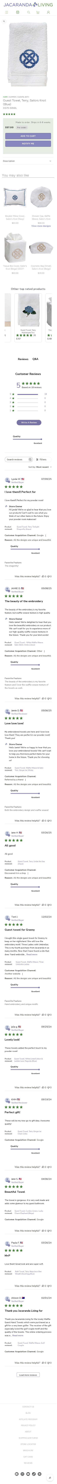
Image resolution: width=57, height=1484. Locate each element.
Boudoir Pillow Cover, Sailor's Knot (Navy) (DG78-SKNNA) (15, 219)
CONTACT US (28, 1407)
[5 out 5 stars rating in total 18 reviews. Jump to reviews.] (10, 114)
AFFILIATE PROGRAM (28, 1419)
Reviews (28, 1463)
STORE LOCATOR (28, 1444)
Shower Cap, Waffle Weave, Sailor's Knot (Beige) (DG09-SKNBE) (41, 219)
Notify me (28, 143)
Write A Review (29, 422)
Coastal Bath (23, 97)
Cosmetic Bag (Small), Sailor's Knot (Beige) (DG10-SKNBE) (41, 269)
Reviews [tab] (23, 359)
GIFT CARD (28, 1457)
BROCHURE (28, 1450)
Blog (28, 1413)
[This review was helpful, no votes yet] (43, 576)
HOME (5, 97)
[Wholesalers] (17, 12)
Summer (12, 97)
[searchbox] (16, 459)
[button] (7, 12)
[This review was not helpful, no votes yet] (48, 576)
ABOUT (28, 1432)
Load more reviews (28, 1375)
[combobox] (40, 467)
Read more (31, 954)
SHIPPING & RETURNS (28, 1438)
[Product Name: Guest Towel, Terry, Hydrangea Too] (28, 317)
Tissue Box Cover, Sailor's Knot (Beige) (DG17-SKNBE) (15, 269)
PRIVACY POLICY (28, 1425)
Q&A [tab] (35, 359)
